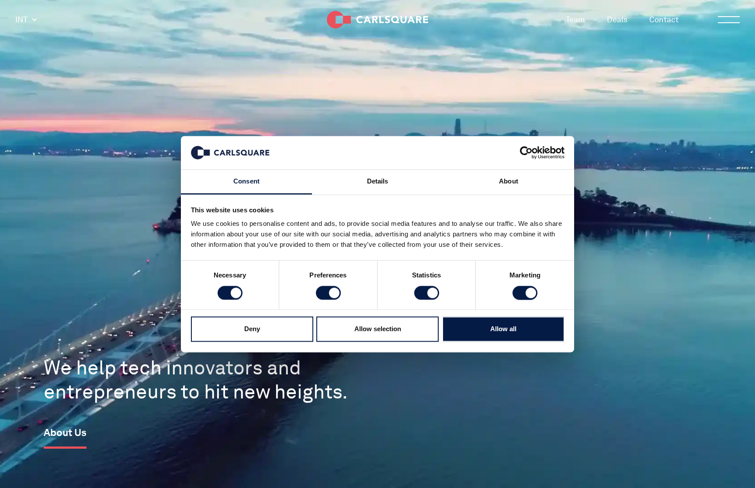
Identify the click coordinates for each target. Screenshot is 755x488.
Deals (617, 19)
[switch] (328, 293)
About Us (65, 432)
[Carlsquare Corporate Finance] (377, 19)
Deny (252, 329)
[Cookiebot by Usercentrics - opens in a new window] (526, 152)
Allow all (503, 329)
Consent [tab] (246, 181)
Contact (664, 19)
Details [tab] (377, 181)
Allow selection (377, 329)
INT (21, 19)
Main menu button (728, 19)
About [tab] (508, 181)
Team (575, 19)
